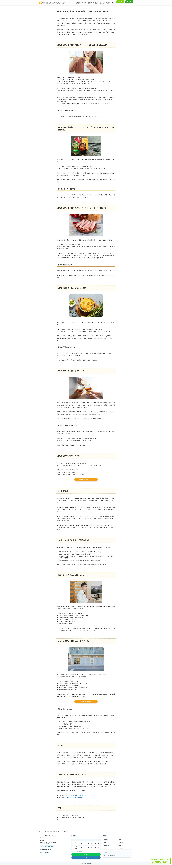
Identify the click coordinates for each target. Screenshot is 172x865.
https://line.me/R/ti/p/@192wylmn (76, 795)
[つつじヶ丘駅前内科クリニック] (52, 2)
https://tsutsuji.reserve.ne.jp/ (74, 797)
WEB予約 (86, 857)
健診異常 (106, 839)
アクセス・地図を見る (45, 852)
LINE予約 (86, 854)
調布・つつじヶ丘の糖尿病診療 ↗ (110, 855)
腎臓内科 (121, 839)
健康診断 (121, 845)
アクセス (106, 848)
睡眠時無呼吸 (106, 845)
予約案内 (121, 848)
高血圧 (105, 842)
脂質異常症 (121, 842)
